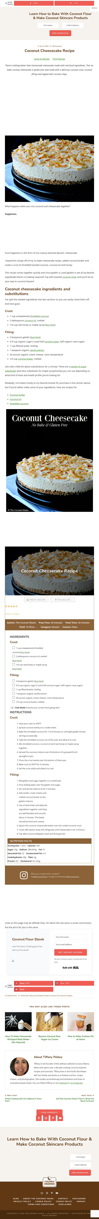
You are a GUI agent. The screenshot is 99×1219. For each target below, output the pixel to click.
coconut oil (30, 320)
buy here (50, 324)
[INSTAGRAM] (47, 1193)
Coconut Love (55, 996)
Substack (63, 1083)
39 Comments (57, 46)
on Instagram (77, 1083)
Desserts (63, 996)
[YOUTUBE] (57, 1193)
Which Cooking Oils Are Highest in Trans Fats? (23, 1098)
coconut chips (69, 277)
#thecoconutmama (72, 877)
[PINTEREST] (52, 1193)
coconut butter (25, 358)
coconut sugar (51, 341)
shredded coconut (39, 316)
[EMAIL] (42, 1193)
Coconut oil (15, 399)
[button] (28, 961)
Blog (31, 996)
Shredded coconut (19, 403)
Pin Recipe (64, 600)
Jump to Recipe (41, 58)
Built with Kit (71, 967)
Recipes (69, 996)
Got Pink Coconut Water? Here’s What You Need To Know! (75, 1098)
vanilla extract (37, 350)
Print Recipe (59, 58)
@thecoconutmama (40, 877)
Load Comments (49, 1112)
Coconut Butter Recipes (41, 996)
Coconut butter (17, 395)
